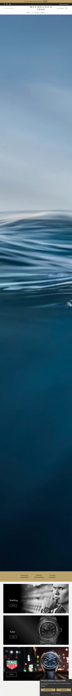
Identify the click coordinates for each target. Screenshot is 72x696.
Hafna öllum (64, 690)
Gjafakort (43, 12)
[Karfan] (66, 8)
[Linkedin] (10, 4)
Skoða (45, 1)
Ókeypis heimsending (39, 576)
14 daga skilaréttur (52, 576)
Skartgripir (36, 12)
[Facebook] (4, 4)
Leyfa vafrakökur (48, 690)
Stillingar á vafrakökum (56, 693)
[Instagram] (7, 4)
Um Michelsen (60, 8)
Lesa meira (43, 686)
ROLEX (28, 12)
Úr (32, 12)
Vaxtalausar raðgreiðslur (24, 576)
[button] (13, 605)
